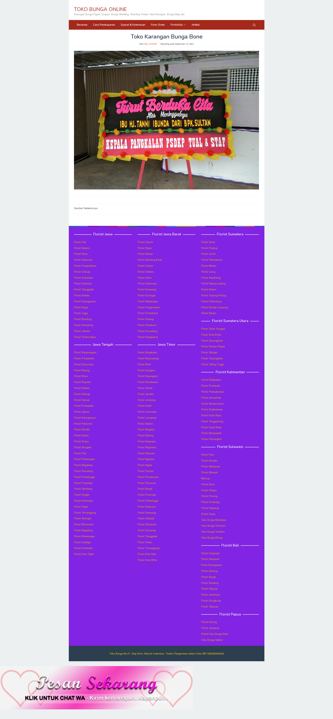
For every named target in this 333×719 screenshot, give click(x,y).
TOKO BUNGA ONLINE (100, 9)
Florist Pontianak (210, 385)
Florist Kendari (209, 460)
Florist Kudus (81, 441)
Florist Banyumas (84, 364)
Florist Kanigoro (146, 370)
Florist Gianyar (209, 588)
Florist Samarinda (211, 397)
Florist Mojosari (146, 453)
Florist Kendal (81, 429)
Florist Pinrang (209, 496)
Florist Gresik (145, 388)
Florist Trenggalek (84, 289)
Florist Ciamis (145, 242)
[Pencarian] (254, 25)
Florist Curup (208, 271)
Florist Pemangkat (211, 439)
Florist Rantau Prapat (213, 346)
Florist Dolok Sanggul (213, 328)
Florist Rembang (83, 488)
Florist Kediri (145, 405)
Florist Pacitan (146, 471)
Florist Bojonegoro (148, 376)
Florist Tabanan (209, 606)
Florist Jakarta (82, 331)
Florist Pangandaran (85, 265)
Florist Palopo (209, 490)
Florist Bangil (145, 488)
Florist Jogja (81, 313)
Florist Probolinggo (148, 500)
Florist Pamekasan (148, 477)
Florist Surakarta (83, 548)
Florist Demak (82, 400)
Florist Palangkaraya (212, 391)
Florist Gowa (208, 514)
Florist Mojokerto (147, 447)
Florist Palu (207, 454)
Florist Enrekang (210, 502)
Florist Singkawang (211, 409)
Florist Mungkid (82, 447)
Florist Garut (144, 277)
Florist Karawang (147, 289)
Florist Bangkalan (147, 352)
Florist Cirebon (146, 271)
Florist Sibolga (209, 352)
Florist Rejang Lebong (213, 283)
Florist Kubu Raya (211, 415)
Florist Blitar (144, 364)
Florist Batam (208, 289)
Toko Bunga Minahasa (213, 520)
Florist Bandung (83, 319)
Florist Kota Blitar (147, 560)
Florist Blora (80, 254)
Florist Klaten (81, 435)
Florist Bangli (208, 577)
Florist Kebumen (83, 259)
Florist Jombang (147, 400)
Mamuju (205, 478)
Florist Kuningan (147, 295)
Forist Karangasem (211, 565)
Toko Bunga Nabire (211, 640)
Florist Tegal (81, 506)
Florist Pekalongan (84, 459)
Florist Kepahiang (211, 277)
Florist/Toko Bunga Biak (214, 634)
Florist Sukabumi (147, 325)
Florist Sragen (82, 494)
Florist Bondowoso (148, 382)
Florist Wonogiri (82, 518)
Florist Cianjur (145, 265)
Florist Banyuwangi (148, 358)
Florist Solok (208, 242)
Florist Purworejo (83, 483)
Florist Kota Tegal (84, 554)
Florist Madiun (82, 248)
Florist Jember (146, 394)
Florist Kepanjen (147, 441)
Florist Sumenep (147, 530)
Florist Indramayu (147, 283)
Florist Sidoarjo (146, 518)
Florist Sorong (209, 622)
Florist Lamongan (147, 411)
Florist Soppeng (210, 508)
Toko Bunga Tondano (213, 531)
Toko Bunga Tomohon (213, 525)
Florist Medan (208, 265)
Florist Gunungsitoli (212, 340)
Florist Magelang (83, 465)
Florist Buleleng (210, 583)
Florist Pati (80, 242)
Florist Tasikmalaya (85, 337)
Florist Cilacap (82, 271)
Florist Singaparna (148, 337)
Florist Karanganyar (85, 301)
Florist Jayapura (210, 628)
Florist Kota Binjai (211, 334)
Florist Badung (209, 571)
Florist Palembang (211, 301)
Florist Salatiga (82, 542)
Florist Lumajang (147, 417)
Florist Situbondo (147, 524)
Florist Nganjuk (146, 459)
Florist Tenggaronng (212, 421)
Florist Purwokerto (84, 358)
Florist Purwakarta (148, 313)
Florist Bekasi (145, 254)
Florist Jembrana (210, 594)
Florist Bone (208, 484)
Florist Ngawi (145, 465)
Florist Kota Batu (147, 554)
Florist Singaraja (210, 553)
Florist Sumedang (147, 331)
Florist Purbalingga (84, 477)
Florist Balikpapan (211, 379)
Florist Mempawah (211, 433)
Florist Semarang (83, 325)
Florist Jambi (208, 254)
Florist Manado (209, 472)
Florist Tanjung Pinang (213, 295)
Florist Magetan (146, 429)
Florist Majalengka (148, 301)
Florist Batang (82, 370)
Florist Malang (145, 435)
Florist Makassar (210, 466)
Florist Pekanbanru (211, 259)
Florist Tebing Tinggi (212, 364)
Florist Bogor (81, 307)
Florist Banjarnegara (85, 352)
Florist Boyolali (82, 382)
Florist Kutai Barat (211, 427)
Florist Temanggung (85, 512)
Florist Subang (146, 319)
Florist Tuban (145, 542)
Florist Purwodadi (83, 405)
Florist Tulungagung (148, 548)
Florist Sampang (147, 512)
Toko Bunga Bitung (211, 537)
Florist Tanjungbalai (212, 358)
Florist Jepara (81, 411)
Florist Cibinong (82, 283)
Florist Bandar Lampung (214, 307)
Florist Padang (209, 248)
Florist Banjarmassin (212, 403)
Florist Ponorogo (147, 494)
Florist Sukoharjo (83, 277)
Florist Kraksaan (147, 506)
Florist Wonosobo (83, 524)
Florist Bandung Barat (150, 259)
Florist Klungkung (211, 600)
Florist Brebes (82, 295)
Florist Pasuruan (147, 483)
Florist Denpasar (210, 559)
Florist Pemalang (83, 471)
